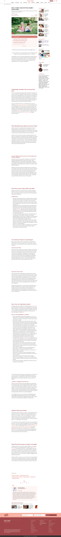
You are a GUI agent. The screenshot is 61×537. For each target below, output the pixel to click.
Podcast (45, 2)
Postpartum (33, 2)
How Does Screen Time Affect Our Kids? (19, 42)
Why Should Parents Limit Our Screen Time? (20, 40)
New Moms (40, 78)
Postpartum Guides (41, 83)
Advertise (50, 528)
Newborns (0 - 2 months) (45, 78)
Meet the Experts (51, 524)
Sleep (46, 80)
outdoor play (24, 112)
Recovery (45, 83)
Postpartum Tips (41, 84)
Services (41, 524)
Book (21, 2)
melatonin (28, 333)
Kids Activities (44, 75)
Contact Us (50, 529)
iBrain (15, 429)
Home (5, 4)
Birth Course (17, 2)
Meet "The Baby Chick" (52, 523)
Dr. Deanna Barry (15, 14)
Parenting (37, 2)
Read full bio (14, 499)
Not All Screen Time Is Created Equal (19, 43)
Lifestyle (42, 2)
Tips (10, 4)
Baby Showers (44, 85)
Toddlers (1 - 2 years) (46, 81)
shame (23, 412)
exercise (28, 112)
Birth (29, 2)
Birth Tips (40, 75)
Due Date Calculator (33, 529)
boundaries (33, 306)
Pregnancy (12, 2)
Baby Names (25, 2)
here (23, 312)
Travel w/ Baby (41, 82)
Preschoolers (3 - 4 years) (42, 79)
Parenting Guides (44, 76)
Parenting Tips (41, 81)
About (49, 2)
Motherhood (46, 77)
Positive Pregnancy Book (43, 523)
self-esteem (19, 209)
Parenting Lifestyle (41, 77)
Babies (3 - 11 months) (42, 59)
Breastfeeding (46, 82)
